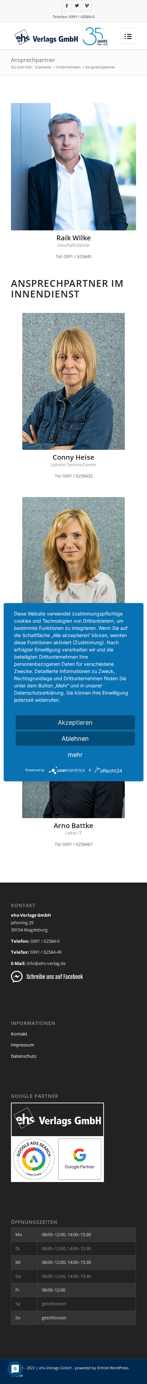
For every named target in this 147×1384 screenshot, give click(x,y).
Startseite (43, 66)
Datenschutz (24, 1056)
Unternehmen (68, 66)
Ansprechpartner (33, 60)
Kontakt (19, 1034)
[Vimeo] (87, 5)
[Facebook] (67, 5)
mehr (75, 754)
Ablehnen (75, 738)
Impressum (22, 1045)
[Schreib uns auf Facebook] (47, 981)
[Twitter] (77, 5)
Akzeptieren (75, 722)
